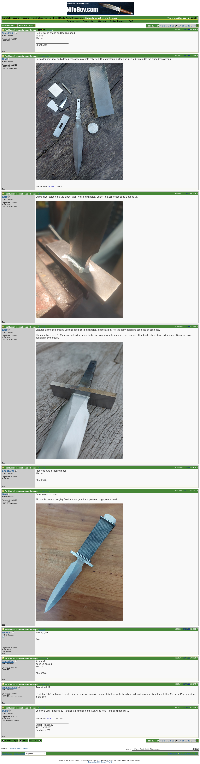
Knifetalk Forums (10, 18)
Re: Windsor (43, 658)
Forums (25, 18)
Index (25, 740)
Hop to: (128, 749)
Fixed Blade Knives (41, 18)
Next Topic (34, 740)
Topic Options (8, 25)
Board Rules (7, 754)
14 (169, 25)
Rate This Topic (26, 25)
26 (189, 25)
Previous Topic (11, 740)
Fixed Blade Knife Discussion (68, 18)
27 (192, 25)
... (166, 25)
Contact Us (173, 754)
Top (3, 51)
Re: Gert (49, 30)
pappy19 (13, 748)
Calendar (102, 21)
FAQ (131, 21)
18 (183, 25)
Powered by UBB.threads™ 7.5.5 (100, 762)
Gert (4, 59)
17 (179, 25)
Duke (5, 711)
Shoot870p (8, 33)
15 (173, 25)
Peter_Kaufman (22, 748)
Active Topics (117, 21)
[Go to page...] (197, 25)
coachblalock (9, 687)
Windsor (6, 632)
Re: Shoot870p (44, 56)
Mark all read (19, 754)
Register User (73, 21)
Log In (194, 18)
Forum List (88, 21)
